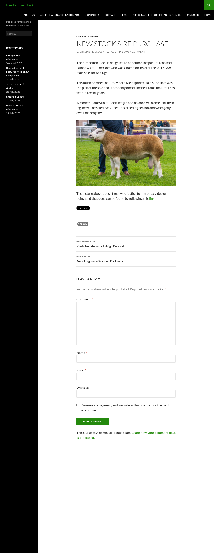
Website (82, 387)
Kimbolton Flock (20, 5)
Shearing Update (15, 96)
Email (81, 370)
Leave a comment (133, 51)
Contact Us (92, 15)
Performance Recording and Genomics (156, 15)
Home (207, 15)
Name (81, 353)
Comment (84, 299)
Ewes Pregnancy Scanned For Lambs (100, 259)
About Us (29, 15)
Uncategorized (87, 36)
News (124, 15)
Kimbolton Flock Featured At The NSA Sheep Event (17, 71)
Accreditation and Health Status (60, 15)
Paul (113, 51)
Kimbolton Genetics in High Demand (100, 244)
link (151, 198)
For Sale (110, 15)
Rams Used (192, 15)
